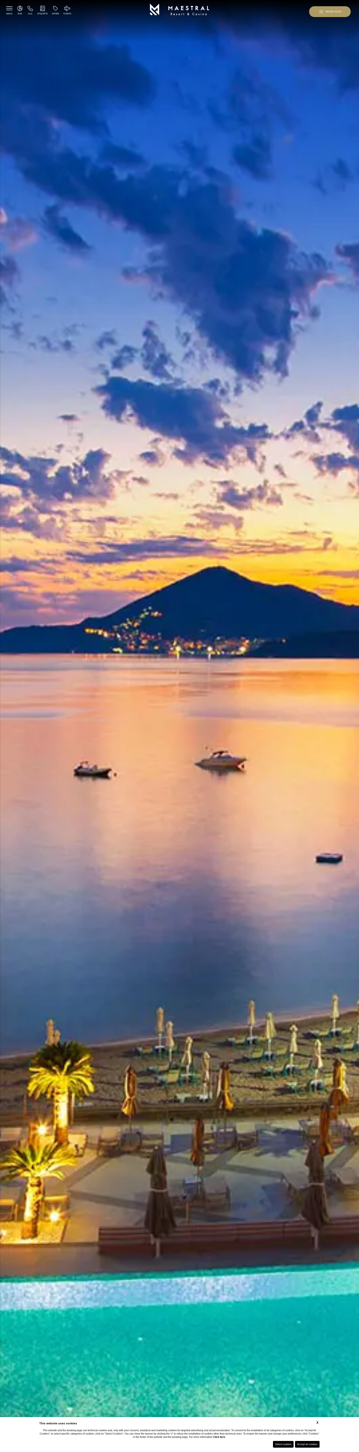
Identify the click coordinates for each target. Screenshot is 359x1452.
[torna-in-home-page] (179, 10)
